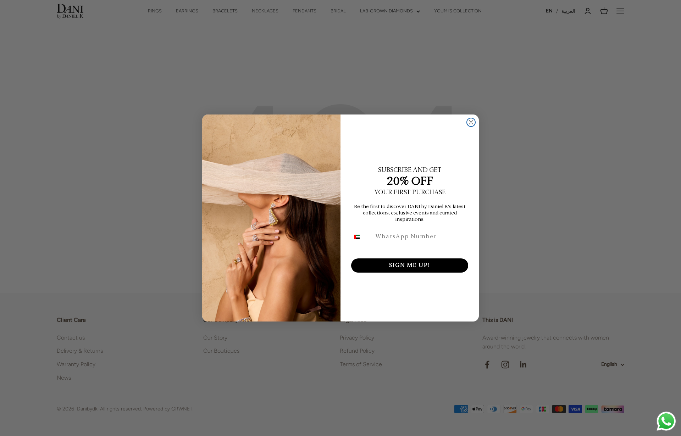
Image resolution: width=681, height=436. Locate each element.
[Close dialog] (471, 122)
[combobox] (361, 237)
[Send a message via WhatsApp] (666, 421)
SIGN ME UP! (409, 265)
